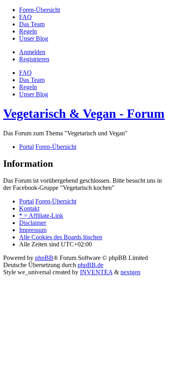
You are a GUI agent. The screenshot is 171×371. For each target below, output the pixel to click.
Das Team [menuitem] (32, 79)
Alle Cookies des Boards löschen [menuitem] (60, 237)
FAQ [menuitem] (25, 72)
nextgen (130, 272)
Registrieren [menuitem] (34, 59)
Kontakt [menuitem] (29, 208)
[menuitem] (39, 9)
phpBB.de (90, 265)
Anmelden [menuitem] (32, 52)
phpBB (44, 257)
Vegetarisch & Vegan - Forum (84, 113)
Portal (26, 146)
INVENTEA (96, 272)
